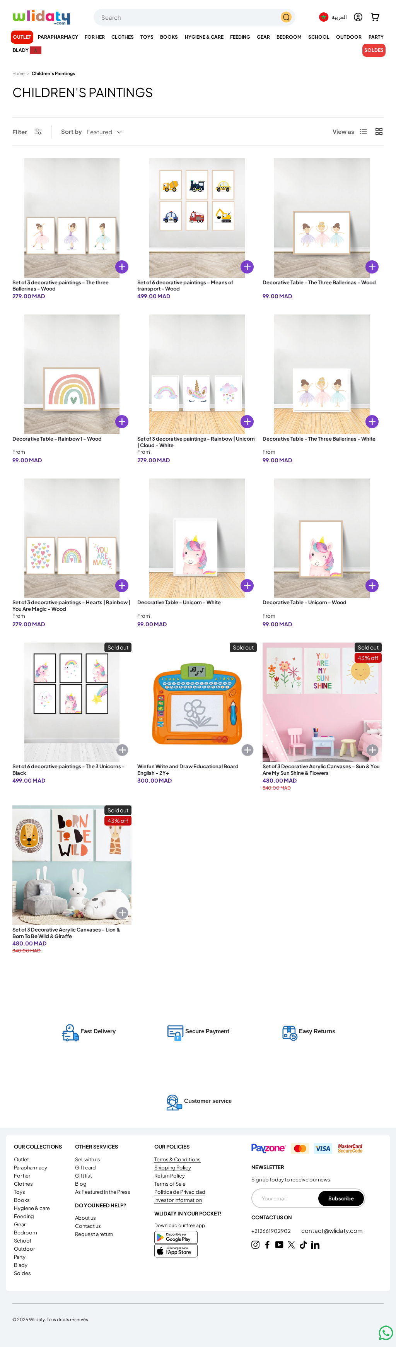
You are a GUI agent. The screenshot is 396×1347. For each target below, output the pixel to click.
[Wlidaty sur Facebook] (267, 1244)
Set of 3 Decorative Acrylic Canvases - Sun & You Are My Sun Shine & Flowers (321, 769)
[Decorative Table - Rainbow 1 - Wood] (71, 374)
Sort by (71, 131)
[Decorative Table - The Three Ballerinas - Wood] (322, 217)
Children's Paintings (53, 73)
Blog (81, 1184)
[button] (375, 17)
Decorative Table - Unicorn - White (179, 602)
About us (85, 1218)
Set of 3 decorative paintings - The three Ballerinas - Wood (60, 285)
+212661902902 (271, 1231)
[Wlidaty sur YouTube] (279, 1244)
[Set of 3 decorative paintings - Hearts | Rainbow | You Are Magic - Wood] (71, 538)
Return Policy (169, 1176)
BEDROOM (25, 1232)
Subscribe (341, 1198)
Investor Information (178, 1200)
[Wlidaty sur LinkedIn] (315, 1244)
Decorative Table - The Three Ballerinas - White (319, 439)
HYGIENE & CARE (32, 1208)
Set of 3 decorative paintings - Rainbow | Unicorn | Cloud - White (196, 442)
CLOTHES (23, 1184)
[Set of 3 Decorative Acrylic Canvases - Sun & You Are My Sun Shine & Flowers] (322, 702)
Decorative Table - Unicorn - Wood (304, 602)
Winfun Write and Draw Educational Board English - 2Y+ (188, 769)
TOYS (19, 1192)
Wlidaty (37, 1319)
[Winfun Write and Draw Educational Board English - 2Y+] (196, 702)
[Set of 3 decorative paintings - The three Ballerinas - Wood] (71, 217)
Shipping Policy (172, 1167)
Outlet (22, 37)
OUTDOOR (24, 1249)
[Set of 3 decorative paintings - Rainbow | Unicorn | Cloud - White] (196, 374)
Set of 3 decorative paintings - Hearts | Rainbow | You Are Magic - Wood (71, 605)
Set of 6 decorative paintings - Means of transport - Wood (185, 285)
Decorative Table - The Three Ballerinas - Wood (319, 282)
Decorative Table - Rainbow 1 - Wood (57, 439)
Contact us (88, 1226)
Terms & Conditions (177, 1159)
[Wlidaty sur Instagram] (255, 1244)
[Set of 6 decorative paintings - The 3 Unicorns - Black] (71, 702)
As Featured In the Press (102, 1192)
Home (18, 73)
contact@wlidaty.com (332, 1230)
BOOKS (22, 1200)
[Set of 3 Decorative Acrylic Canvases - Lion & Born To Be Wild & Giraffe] (71, 865)
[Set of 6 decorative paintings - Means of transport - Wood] (196, 217)
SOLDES (374, 50)
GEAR (20, 1224)
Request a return (94, 1234)
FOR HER (22, 1176)
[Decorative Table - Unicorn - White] (196, 538)
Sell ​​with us (87, 1159)
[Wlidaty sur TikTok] (303, 1244)
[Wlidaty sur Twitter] (291, 1244)
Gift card (85, 1167)
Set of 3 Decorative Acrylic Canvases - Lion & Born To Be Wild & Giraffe (66, 932)
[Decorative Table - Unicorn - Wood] (322, 538)
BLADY (20, 1265)
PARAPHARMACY (30, 1167)
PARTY (20, 1257)
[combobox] (194, 17)
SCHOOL (22, 1241)
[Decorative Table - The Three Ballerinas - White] (322, 374)
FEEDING (24, 1216)
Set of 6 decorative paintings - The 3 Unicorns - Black (68, 769)
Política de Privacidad (179, 1192)
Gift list (83, 1176)
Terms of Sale (170, 1184)
